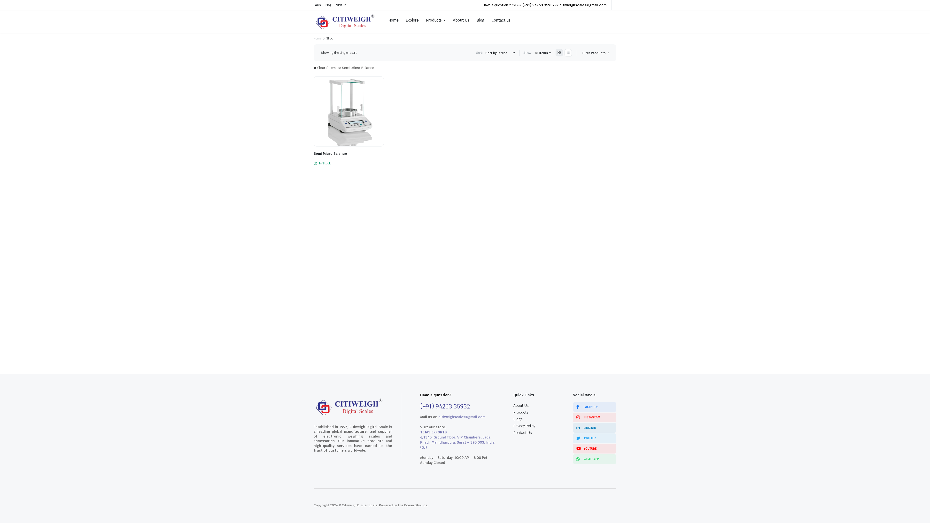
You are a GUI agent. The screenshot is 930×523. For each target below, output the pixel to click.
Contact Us (522, 433)
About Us (461, 20)
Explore (412, 20)
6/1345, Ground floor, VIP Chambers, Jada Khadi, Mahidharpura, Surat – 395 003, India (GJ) (457, 442)
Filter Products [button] (594, 53)
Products (434, 20)
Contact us (501, 20)
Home (394, 20)
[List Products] (568, 52)
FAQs (317, 5)
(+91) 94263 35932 (538, 5)
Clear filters (326, 68)
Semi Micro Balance (358, 68)
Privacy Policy (524, 426)
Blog (328, 5)
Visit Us (341, 5)
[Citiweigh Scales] (346, 20)
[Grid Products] (559, 52)
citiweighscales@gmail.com (582, 5)
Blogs (518, 419)
